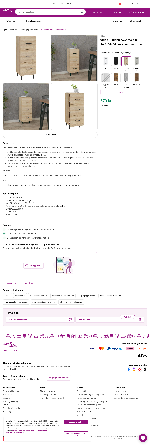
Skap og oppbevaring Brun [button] (110, 296)
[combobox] (50, 12)
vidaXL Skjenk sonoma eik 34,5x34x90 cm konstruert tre (121, 42)
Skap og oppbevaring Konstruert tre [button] (17, 302)
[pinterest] (139, 369)
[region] (47, 429)
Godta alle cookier (76, 422)
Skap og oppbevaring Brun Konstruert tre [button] (44, 302)
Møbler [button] (7, 296)
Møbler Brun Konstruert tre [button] (63, 296)
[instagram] (134, 369)
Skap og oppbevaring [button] (87, 296)
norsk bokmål (127, 4)
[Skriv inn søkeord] (82, 12)
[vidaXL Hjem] (8, 10)
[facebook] (129, 369)
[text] (106, 101)
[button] (58, 3)
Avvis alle (76, 428)
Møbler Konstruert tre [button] (38, 296)
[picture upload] (64, 265)
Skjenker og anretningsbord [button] (71, 302)
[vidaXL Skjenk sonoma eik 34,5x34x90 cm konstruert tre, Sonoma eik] (26, 58)
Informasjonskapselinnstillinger (91, 408)
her (63, 206)
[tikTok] (145, 369)
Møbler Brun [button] (20, 296)
